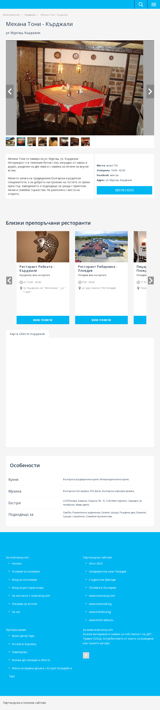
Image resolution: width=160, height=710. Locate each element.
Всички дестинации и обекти (31, 660)
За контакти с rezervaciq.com (31, 595)
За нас (16, 612)
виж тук (114, 175)
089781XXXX (124, 190)
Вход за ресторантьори (28, 587)
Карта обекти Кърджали (27, 334)
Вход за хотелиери (24, 579)
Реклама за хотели (24, 604)
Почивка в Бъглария (102, 587)
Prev (10, 91)
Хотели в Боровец (24, 644)
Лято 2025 (96, 563)
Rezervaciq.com (11, 14)
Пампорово (19, 652)
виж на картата (41, 275)
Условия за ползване (26, 571)
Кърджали (30, 14)
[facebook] (86, 655)
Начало (17, 563)
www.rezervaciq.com (102, 595)
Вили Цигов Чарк (23, 636)
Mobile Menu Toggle (153, 4)
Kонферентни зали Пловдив (107, 571)
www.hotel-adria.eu (101, 620)
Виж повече (43, 320)
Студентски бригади (102, 579)
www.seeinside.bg (100, 604)
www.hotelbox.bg (100, 612)
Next (150, 91)
